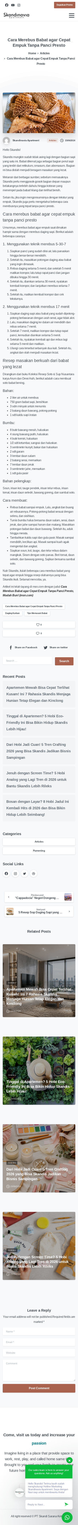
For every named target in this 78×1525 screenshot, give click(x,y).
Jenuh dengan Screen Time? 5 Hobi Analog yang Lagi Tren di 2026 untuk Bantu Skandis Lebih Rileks (36, 779)
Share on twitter (59, 647)
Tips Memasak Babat (37, 613)
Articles (45, 53)
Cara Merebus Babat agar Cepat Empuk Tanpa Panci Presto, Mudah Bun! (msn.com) (38, 591)
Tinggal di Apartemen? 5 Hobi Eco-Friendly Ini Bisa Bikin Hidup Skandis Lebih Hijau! (36, 722)
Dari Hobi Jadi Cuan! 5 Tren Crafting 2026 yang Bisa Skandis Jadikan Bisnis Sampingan (38, 751)
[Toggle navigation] (71, 15)
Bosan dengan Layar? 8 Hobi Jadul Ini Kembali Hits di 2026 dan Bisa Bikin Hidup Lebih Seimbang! (37, 808)
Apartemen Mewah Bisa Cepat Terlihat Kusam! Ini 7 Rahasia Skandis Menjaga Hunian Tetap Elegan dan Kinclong (38, 694)
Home (32, 53)
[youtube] (13, 5)
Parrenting (39, 850)
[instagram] (19, 5)
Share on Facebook (26, 647)
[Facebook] (7, 5)
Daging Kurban (12, 613)
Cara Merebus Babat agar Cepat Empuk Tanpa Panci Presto (33, 606)
